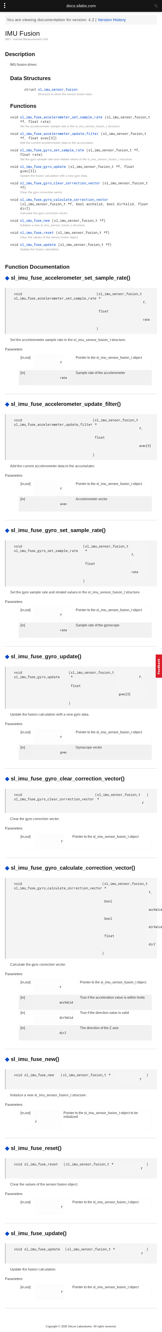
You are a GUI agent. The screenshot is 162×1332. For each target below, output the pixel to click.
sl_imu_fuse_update (39, 244)
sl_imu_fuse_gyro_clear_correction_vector (61, 183)
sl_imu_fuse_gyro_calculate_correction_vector (64, 199)
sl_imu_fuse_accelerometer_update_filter (60, 133)
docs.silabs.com (81, 6)
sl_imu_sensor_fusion (57, 89)
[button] (159, 666)
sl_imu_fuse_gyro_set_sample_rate (53, 150)
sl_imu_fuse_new (36, 220)
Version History (112, 20)
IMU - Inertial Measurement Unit (26, 39)
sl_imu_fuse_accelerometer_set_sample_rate (62, 117)
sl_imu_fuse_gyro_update (44, 166)
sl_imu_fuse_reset (38, 232)
